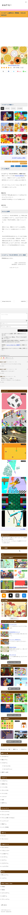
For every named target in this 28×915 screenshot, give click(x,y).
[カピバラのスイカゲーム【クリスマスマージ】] (7, 127)
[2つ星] (4, 67)
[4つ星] (9, 67)
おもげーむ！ (7, 5)
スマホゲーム (8, 161)
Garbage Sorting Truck (6, 301)
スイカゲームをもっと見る (18, 157)
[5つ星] (11, 67)
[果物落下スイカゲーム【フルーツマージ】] (7, 138)
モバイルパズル (23, 161)
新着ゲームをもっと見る (14, 688)
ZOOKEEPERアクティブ (14, 632)
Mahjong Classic (12, 647)
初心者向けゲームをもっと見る (14, 741)
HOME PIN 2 (23, 301)
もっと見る (22, 529)
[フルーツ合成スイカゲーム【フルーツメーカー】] (20, 138)
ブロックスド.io (12, 654)
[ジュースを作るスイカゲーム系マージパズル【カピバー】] (20, 116)
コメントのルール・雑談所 (13, 345)
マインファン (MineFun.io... (15, 639)
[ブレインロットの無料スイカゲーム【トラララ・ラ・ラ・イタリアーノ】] (20, 150)
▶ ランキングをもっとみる (14, 662)
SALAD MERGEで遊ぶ (14, 65)
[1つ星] (2, 67)
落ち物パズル (23, 163)
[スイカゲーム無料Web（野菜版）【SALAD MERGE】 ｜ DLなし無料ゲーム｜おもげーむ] (14, 612)
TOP (6, 749)
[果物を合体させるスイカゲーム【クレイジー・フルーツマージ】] (7, 150)
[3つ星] (6, 67)
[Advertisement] (14, 32)
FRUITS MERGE (19, 175)
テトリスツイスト (13, 624)
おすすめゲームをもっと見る (14, 715)
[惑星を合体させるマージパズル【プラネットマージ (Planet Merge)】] (7, 116)
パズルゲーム (15, 161)
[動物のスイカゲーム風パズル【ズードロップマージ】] (20, 127)
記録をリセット (14, 618)
